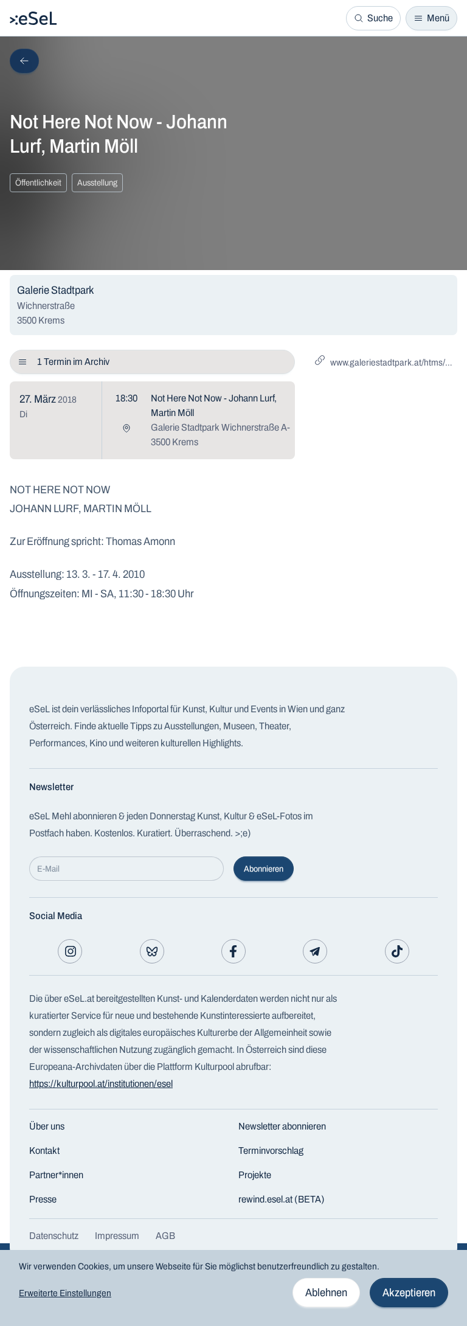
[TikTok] (397, 951)
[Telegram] (315, 951)
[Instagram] (70, 951)
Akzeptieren (408, 1292)
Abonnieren (263, 868)
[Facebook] (233, 951)
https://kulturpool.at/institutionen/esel (101, 1083)
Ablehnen (326, 1292)
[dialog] (233, 1288)
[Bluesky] (152, 951)
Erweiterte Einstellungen (65, 1293)
